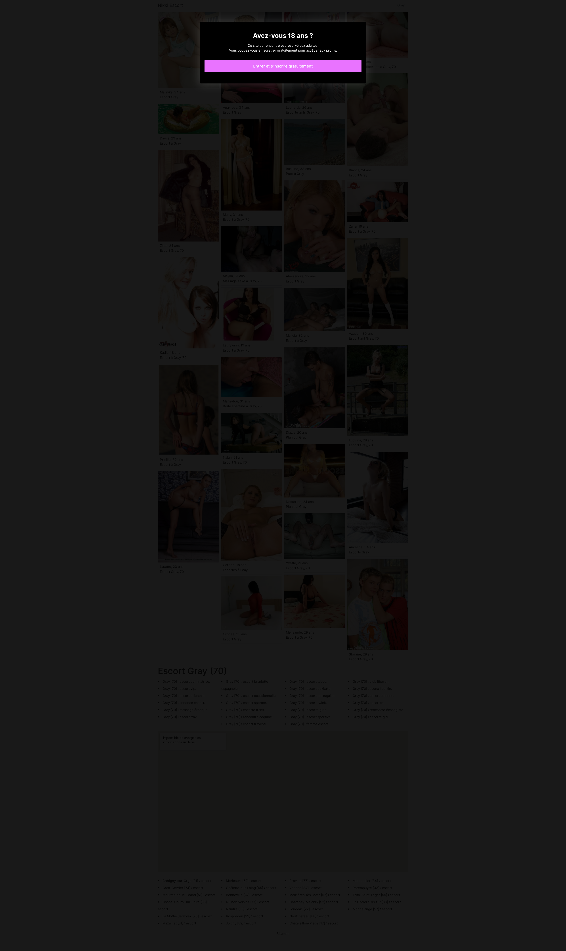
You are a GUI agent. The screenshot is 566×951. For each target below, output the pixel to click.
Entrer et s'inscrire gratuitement (283, 66)
